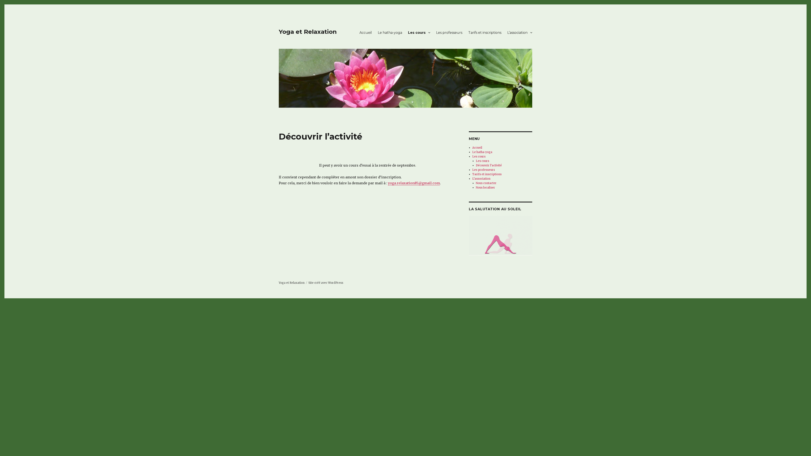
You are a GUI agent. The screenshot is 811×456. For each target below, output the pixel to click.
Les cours (417, 33)
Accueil (365, 33)
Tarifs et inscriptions (484, 33)
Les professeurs (449, 33)
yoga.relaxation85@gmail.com (414, 183)
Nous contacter (486, 183)
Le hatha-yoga (390, 33)
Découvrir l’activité (489, 165)
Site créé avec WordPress (325, 283)
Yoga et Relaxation (308, 31)
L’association (517, 33)
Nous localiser (485, 187)
